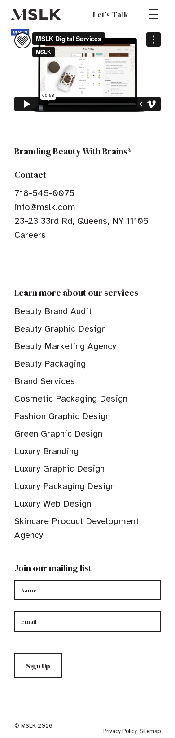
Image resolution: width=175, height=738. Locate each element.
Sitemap (150, 731)
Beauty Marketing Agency (65, 346)
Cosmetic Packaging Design (70, 398)
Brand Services (44, 381)
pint (46, 262)
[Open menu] (153, 14)
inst (60, 262)
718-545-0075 (44, 193)
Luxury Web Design (52, 503)
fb (18, 262)
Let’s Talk (110, 14)
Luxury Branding (46, 451)
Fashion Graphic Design (62, 416)
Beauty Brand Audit (53, 311)
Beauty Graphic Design (60, 328)
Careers (30, 234)
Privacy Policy (120, 731)
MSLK (36, 14)
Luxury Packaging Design (64, 486)
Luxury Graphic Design (59, 468)
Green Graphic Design (58, 433)
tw (32, 262)
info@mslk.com (44, 207)
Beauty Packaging (50, 363)
